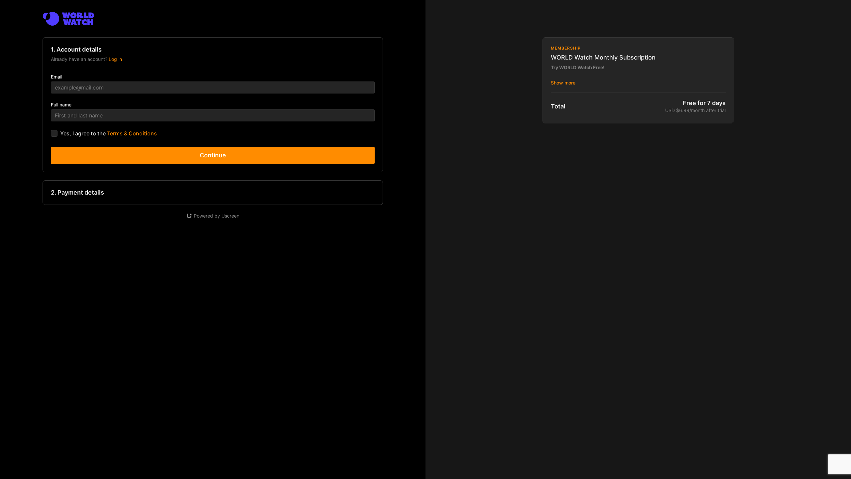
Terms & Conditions (132, 133)
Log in (115, 59)
